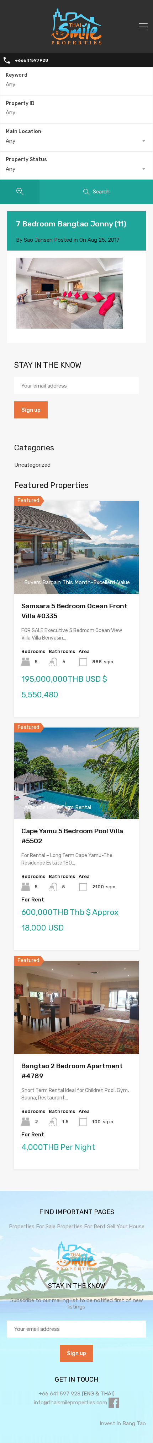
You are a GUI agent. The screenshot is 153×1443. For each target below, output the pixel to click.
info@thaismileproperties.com (70, 1403)
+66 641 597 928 (59, 1393)
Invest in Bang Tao (123, 1423)
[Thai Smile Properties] (76, 43)
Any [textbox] (10, 141)
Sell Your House (125, 1226)
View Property (76, 575)
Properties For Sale (32, 1226)
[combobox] (76, 141)
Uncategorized (32, 465)
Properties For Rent (82, 1226)
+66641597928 (31, 60)
